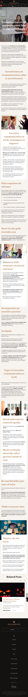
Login (24, 5)
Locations (12, 629)
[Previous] (21, 580)
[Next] (24, 580)
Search (18, 5)
